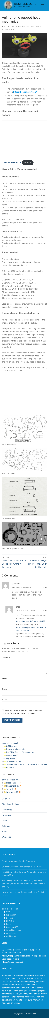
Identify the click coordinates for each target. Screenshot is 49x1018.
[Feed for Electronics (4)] (20, 783)
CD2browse (11, 746)
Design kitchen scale (15, 749)
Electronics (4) (12, 783)
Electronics (7, 810)
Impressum (11, 758)
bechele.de (23, 4)
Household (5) (12, 786)
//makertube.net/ (15, 962)
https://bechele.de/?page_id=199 (30, 621)
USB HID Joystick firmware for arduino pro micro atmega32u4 (24, 873)
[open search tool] (35, 5)
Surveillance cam (13, 761)
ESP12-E (10, 921)
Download (27, 163)
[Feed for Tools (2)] (15, 789)
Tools (4, 831)
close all (14, 743)
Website (6, 700)
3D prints (37, 26)
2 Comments (8, 29)
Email (5, 689)
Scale (8, 924)
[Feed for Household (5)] (20, 786)
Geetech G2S (12, 755)
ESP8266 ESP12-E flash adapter (20, 752)
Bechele (9, 918)
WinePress (10, 767)
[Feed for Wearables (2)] (19, 792)
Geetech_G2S (12, 927)
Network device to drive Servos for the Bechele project (23, 893)
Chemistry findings (10, 804)
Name (5, 678)
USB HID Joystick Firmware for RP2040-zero (22, 867)
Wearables (6, 837)
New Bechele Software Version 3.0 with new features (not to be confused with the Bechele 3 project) (23, 883)
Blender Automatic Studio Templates (18, 861)
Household (7, 815)
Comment (7, 657)
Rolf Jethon (8, 26)
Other (4, 820)
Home (9, 912)
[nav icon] (42, 5)
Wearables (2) (12, 792)
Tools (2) (10, 789)
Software (6, 826)
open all (5, 743)
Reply (45, 587)
